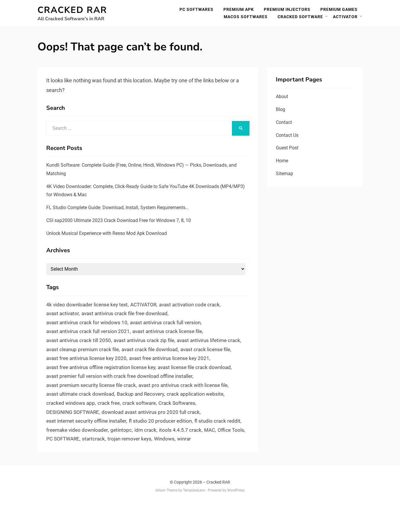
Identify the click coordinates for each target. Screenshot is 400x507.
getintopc (121, 430)
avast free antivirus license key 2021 (169, 358)
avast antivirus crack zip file (144, 340)
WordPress (236, 490)
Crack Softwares (176, 403)
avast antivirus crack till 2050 (78, 340)
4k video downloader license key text (87, 305)
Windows (164, 439)
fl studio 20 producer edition (160, 421)
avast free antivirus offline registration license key (100, 367)
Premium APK (238, 9)
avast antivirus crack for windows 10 (86, 322)
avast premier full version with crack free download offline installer (119, 376)
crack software (139, 403)
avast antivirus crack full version (165, 322)
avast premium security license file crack (91, 385)
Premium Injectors (287, 9)
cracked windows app (70, 403)
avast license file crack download (194, 367)
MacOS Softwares (246, 16)
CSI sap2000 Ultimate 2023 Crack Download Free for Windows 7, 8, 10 (118, 220)
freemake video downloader (77, 430)
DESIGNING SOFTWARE (72, 412)
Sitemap (284, 173)
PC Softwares (196, 9)
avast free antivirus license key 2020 (86, 358)
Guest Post (287, 148)
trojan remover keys (129, 439)
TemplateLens (194, 490)
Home (282, 160)
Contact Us (287, 135)
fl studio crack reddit (217, 421)
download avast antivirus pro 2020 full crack (151, 412)
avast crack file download (150, 349)
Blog (280, 109)
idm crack (145, 430)
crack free (109, 403)
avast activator (62, 313)
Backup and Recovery (140, 394)
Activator (345, 16)
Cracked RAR (72, 10)
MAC (209, 430)
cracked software (300, 16)
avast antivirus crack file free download (124, 313)
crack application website (195, 394)
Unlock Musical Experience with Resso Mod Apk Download (106, 233)
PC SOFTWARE (62, 439)
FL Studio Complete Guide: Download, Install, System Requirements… (117, 207)
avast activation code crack (189, 305)
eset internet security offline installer (86, 421)
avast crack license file (205, 349)
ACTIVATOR (143, 305)
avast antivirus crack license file (167, 331)
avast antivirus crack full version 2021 (88, 331)
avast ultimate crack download (80, 394)
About (282, 96)
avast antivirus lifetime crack (208, 340)
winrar (184, 439)
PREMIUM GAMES (339, 9)
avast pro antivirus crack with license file (183, 385)
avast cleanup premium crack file (82, 349)
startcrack (93, 439)
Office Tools (231, 430)
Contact (284, 122)
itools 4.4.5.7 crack (180, 430)
